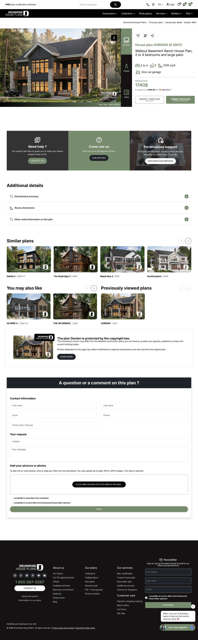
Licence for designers (127, 589)
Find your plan (156, 22)
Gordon (109, 323)
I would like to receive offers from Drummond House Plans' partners (42, 503)
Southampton (157, 276)
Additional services (125, 585)
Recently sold (91, 585)
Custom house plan (126, 577)
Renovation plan (124, 581)
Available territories (61, 585)
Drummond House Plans (134, 22)
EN (159, 4)
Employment (59, 597)
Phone (106, 415)
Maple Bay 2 (109, 276)
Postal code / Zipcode (22, 425)
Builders (175, 13)
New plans (90, 581)
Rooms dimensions (24, 207)
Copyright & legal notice (85, 628)
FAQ (188, 13)
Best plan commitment (63, 589)
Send (99, 509)
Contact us (37, 161)
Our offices (99, 158)
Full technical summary (25, 196)
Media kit (57, 593)
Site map (121, 613)
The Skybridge (65, 323)
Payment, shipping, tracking (130, 601)
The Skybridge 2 (65, 276)
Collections (126, 13)
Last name (108, 405)
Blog (55, 601)
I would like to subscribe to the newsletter (31, 498)
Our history (58, 573)
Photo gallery (145, 13)
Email (15, 415)
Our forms (121, 609)
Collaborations (91, 577)
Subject (16, 441)
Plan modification (125, 573)
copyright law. (120, 338)
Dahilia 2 (16, 276)
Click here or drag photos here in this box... (99, 484)
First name (17, 405)
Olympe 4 (17, 323)
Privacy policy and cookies (63, 628)
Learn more (66, 356)
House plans (109, 13)
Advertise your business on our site (21, 624)
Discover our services (160, 161)
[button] (117, 69)
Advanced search (30, 596)
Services (160, 13)
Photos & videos (92, 593)
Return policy (123, 605)
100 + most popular (94, 589)
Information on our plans (29, 600)
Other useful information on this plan (33, 219)
